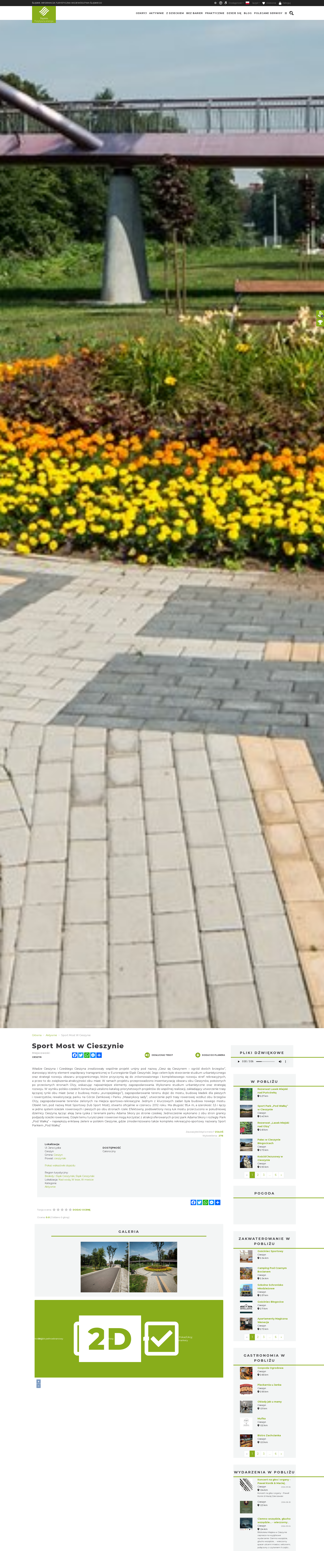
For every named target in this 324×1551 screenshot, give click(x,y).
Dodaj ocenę (81, 1209)
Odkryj (141, 13)
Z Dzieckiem (175, 13)
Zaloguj (286, 3)
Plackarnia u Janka (269, 1384)
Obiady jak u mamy (270, 1401)
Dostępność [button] (235, 3)
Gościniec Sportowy (270, 1251)
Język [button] (255, 3)
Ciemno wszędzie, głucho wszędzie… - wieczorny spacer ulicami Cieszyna (274, 1522)
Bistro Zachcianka (269, 1435)
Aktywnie (156, 13)
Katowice (264, 1211)
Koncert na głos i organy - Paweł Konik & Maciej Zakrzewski (274, 1483)
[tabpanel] (104, 1268)
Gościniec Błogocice (271, 1301)
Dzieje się (234, 13)
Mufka (262, 1418)
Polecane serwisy (268, 13)
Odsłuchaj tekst (162, 1055)
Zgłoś (219, 1131)
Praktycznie (214, 13)
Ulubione (271, 3)
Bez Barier (194, 13)
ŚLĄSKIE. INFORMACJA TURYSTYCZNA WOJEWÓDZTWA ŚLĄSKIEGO (67, 3)
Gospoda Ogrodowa (270, 1367)
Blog (248, 13)
